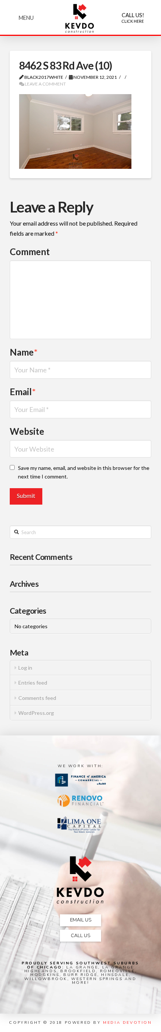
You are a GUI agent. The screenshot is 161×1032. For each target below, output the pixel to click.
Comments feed (37, 698)
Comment (30, 251)
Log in (25, 667)
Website (27, 431)
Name (23, 352)
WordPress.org (36, 713)
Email (23, 391)
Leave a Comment (45, 84)
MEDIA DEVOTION (127, 1022)
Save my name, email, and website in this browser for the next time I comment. (83, 472)
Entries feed (32, 682)
